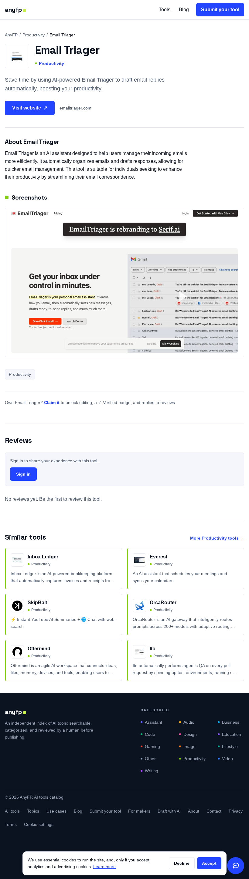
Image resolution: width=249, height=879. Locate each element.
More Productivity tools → (217, 538)
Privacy (236, 811)
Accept (209, 863)
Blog (184, 9)
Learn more (104, 866)
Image (189, 746)
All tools (12, 811)
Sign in (23, 474)
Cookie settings (38, 824)
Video (227, 758)
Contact (213, 811)
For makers (139, 811)
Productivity (33, 34)
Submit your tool (220, 9)
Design (190, 734)
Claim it (52, 402)
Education (231, 734)
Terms (11, 824)
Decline (181, 863)
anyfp (13, 10)
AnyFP (11, 34)
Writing (151, 770)
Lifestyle (230, 746)
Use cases (56, 811)
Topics (33, 811)
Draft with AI (169, 811)
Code (150, 734)
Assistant (153, 722)
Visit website (29, 107)
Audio (188, 722)
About (193, 811)
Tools (164, 9)
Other (150, 758)
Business (230, 722)
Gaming (152, 746)
